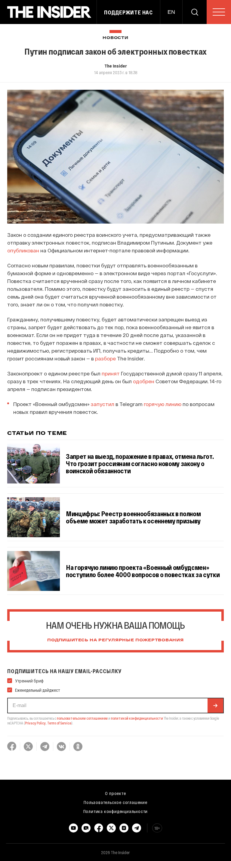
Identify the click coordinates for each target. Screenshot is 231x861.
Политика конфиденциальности (115, 811)
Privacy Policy (35, 723)
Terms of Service (59, 723)
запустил (102, 404)
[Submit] (215, 705)
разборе (105, 358)
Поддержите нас (128, 12)
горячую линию (162, 404)
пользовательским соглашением (82, 718)
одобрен (143, 381)
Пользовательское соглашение (115, 802)
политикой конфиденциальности (137, 718)
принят (111, 373)
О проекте (115, 793)
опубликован (23, 250)
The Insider (115, 65)
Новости (115, 38)
